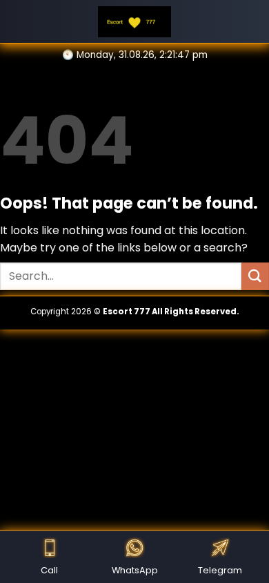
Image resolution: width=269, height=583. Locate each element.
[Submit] (255, 275)
